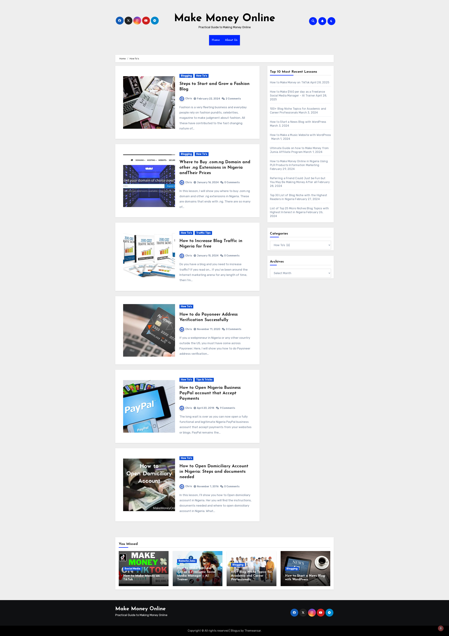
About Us (231, 40)
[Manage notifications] (441, 628)
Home (216, 40)
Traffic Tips (203, 232)
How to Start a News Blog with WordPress (298, 121)
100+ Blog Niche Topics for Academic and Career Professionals (251, 575)
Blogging (186, 75)
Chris (188, 98)
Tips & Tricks (204, 379)
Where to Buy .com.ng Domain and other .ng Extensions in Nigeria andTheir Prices (214, 167)
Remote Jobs (187, 560)
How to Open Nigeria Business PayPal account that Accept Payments (210, 393)
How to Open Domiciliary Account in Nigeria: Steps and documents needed (213, 471)
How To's (201, 75)
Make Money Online (224, 18)
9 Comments (227, 408)
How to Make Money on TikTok (290, 82)
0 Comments (232, 182)
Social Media (132, 568)
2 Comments (233, 98)
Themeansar (252, 630)
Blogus (235, 630)
